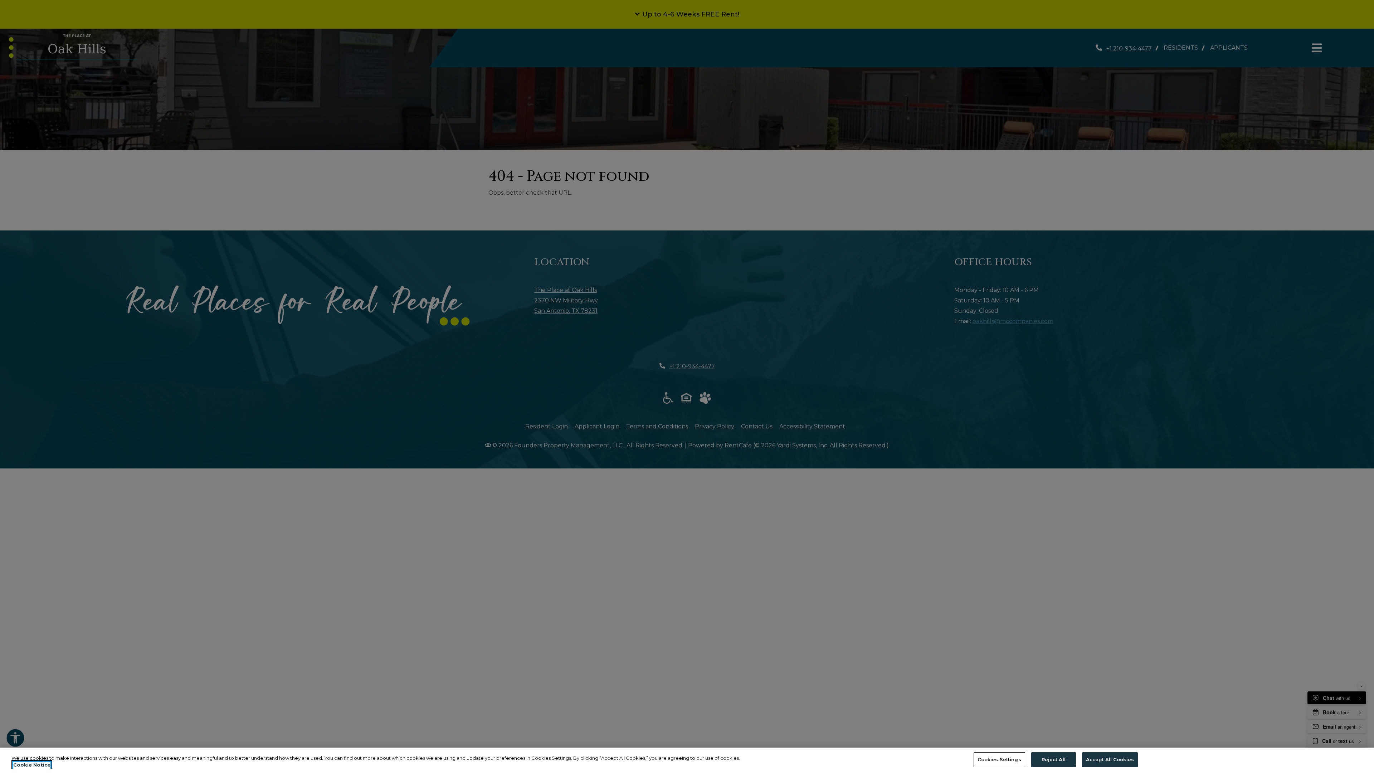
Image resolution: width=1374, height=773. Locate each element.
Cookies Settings (999, 759)
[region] (687, 760)
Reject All (1054, 759)
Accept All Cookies (1110, 759)
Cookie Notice (31, 765)
